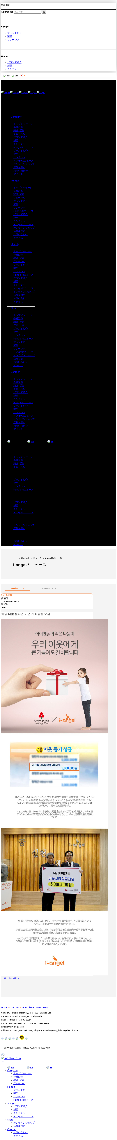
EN (16, 75)
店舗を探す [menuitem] (19, 1126)
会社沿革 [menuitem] (18, 1076)
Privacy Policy (42, 1007)
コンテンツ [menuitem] (19, 1096)
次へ (16, 977)
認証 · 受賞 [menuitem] (18, 1080)
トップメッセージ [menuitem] (22, 1073)
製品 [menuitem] (15, 1093)
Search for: (7, 11)
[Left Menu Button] (11, 1058)
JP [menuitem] (51, 1067)
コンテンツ (13, 39)
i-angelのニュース (17, 588)
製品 (9, 36)
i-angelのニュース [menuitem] (23, 1099)
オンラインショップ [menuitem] (24, 1122)
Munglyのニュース (49, 588)
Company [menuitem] (12, 1070)
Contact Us (14, 1007)
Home (15, 558)
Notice (4, 1007)
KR (8, 75)
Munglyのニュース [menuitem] (23, 1116)
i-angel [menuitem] (11, 1086)
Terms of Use (28, 1007)
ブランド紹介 (14, 32)
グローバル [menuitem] (19, 1083)
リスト (4, 977)
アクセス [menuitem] (18, 1135)
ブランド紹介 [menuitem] (20, 1089)
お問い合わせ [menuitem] (20, 1132)
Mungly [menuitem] (11, 1103)
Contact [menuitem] (11, 1129)
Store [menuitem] (10, 1119)
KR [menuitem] (12, 1067)
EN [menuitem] (31, 1067)
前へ (11, 977)
